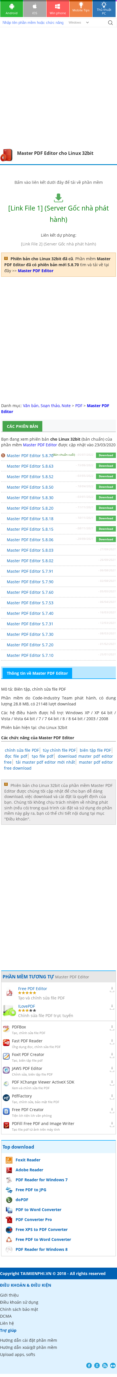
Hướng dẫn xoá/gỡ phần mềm (28, 1347)
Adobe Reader (29, 1169)
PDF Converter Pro (34, 1219)
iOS (34, 13)
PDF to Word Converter (38, 1209)
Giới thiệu (9, 1295)
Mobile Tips (80, 10)
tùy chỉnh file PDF (59, 750)
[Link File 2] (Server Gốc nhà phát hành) (58, 244)
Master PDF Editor (40, 444)
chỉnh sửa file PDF (22, 750)
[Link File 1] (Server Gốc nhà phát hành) (58, 213)
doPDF (22, 1199)
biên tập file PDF (95, 750)
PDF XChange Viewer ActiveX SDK (43, 1082)
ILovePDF (26, 1006)
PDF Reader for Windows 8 (42, 1249)
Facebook (89, 1365)
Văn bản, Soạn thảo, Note (47, 405)
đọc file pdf (16, 756)
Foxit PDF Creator (28, 1054)
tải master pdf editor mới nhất (45, 762)
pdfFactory (22, 1096)
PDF (78, 405)
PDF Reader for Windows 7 (42, 1179)
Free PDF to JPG (31, 1189)
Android (12, 13)
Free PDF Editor (32, 988)
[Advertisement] (58, 86)
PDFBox (19, 1027)
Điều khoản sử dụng (19, 1302)
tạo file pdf (42, 756)
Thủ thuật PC (104, 11)
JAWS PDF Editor (27, 1068)
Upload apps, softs (17, 1354)
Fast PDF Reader (27, 1040)
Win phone (58, 13)
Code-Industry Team (52, 698)
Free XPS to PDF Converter (42, 1229)
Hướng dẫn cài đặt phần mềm (28, 1340)
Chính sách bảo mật (19, 1309)
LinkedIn (113, 1365)
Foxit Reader (28, 1160)
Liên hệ (7, 1323)
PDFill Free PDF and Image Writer (43, 1123)
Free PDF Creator (28, 1109)
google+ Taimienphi (97, 1365)
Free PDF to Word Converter (43, 1239)
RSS (105, 1365)
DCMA (6, 1316)
